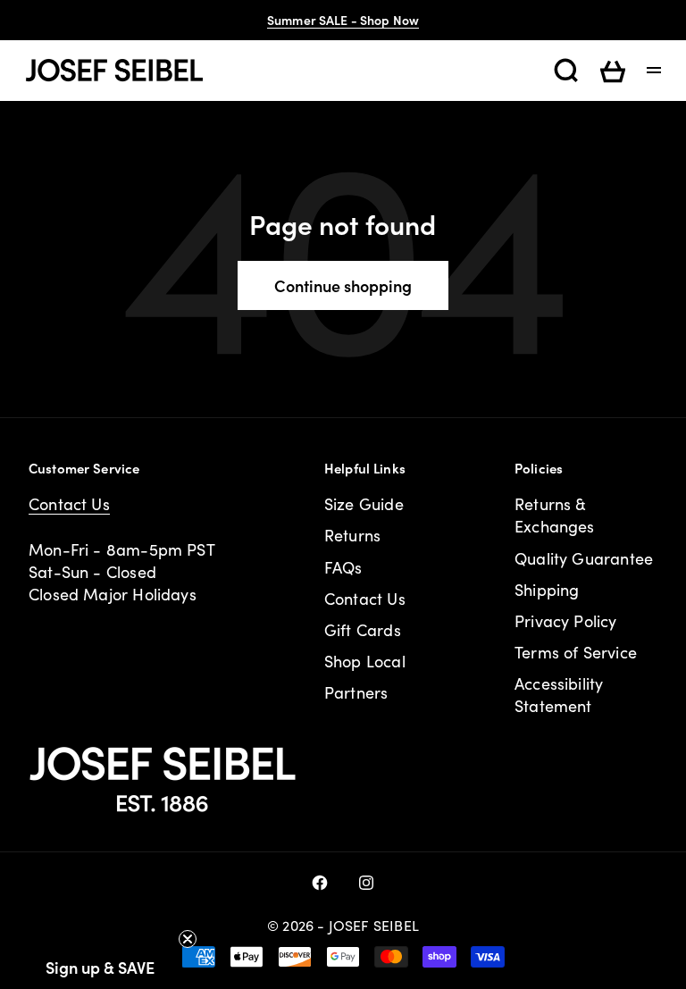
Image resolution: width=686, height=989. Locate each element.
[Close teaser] (188, 939)
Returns (352, 535)
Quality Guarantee (583, 558)
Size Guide (364, 504)
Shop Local (365, 661)
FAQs (343, 567)
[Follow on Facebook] (320, 883)
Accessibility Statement (558, 695)
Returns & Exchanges (554, 515)
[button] (100, 966)
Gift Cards (362, 630)
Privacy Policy (565, 621)
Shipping (546, 589)
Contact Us (69, 504)
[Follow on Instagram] (366, 883)
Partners (356, 692)
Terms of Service (575, 652)
